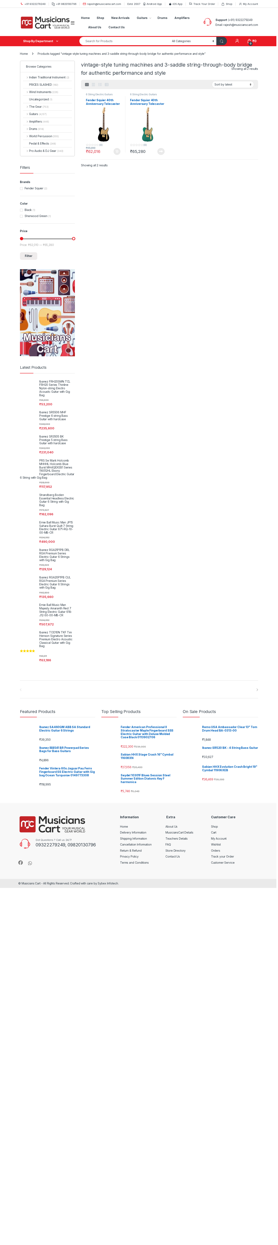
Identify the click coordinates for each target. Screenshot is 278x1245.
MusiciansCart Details (179, 832)
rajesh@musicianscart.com (104, 3)
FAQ (168, 844)
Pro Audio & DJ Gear (46, 150)
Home (85, 18)
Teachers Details (176, 838)
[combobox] (124, 41)
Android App (154, 3)
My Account (250, 3)
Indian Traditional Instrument (49, 77)
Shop (229, 3)
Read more (161, 151)
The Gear (39, 106)
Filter (28, 256)
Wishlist (216, 844)
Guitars (142, 18)
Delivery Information (133, 832)
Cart (213, 832)
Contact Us (116, 27)
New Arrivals (120, 18)
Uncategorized (40, 99)
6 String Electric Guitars (99, 94)
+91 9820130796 (66, 3)
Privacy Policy (129, 856)
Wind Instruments (43, 92)
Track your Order (222, 856)
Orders (215, 850)
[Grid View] (87, 85)
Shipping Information (133, 838)
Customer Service (223, 862)
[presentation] (257, 689)
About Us (94, 27)
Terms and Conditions (134, 862)
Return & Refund (131, 850)
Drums (162, 18)
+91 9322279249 (35, 3)
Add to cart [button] (117, 151)
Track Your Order (204, 3)
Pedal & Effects (42, 143)
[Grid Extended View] (93, 85)
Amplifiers (182, 18)
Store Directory (175, 850)
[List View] (100, 85)
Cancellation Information (136, 844)
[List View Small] (106, 85)
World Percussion (44, 136)
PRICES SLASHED (43, 84)
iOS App (178, 3)
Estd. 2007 (133, 3)
